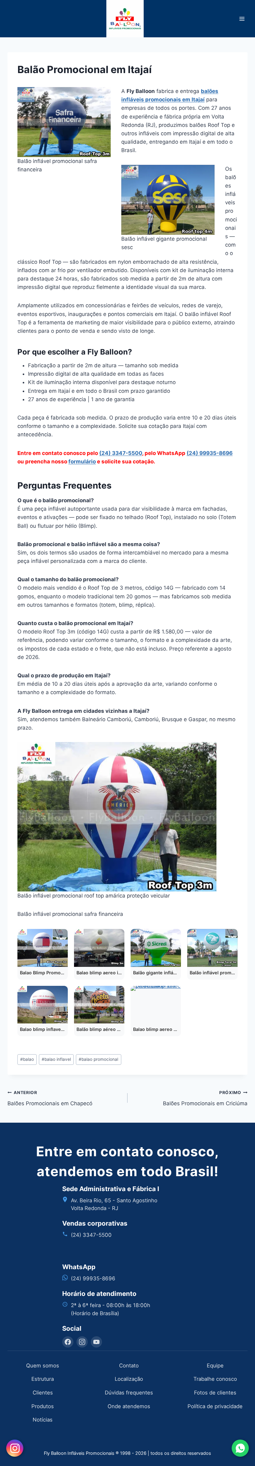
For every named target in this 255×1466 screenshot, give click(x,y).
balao (27, 1059)
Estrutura (42, 1379)
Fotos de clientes (215, 1392)
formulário (82, 461)
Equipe (215, 1365)
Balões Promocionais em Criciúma (205, 1098)
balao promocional (98, 1059)
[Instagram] (82, 1342)
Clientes (43, 1392)
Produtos (42, 1406)
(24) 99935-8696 (210, 453)
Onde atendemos (129, 1406)
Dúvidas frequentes (129, 1392)
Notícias (43, 1420)
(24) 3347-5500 (120, 453)
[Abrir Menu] (242, 18)
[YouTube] (96, 1342)
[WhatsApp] (240, 1448)
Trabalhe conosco (215, 1379)
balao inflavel (56, 1059)
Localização (129, 1379)
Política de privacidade (215, 1406)
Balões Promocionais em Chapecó (49, 1098)
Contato (129, 1365)
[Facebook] (67, 1342)
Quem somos (42, 1365)
